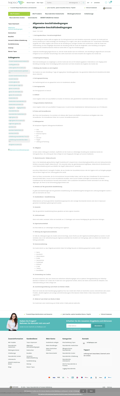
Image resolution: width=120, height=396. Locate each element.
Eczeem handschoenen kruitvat (19, 61)
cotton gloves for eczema (17, 68)
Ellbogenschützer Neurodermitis (67, 349)
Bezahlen (11, 36)
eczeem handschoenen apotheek (18, 71)
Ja (83, 391)
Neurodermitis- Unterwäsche (66, 360)
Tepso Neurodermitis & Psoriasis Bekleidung (39, 387)
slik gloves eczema (15, 144)
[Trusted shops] (107, 8)
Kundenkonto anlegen (52, 342)
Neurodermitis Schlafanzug (70, 356)
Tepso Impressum (13, 24)
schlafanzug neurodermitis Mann (18, 140)
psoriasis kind (13, 133)
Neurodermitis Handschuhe (54, 14)
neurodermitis (14, 111)
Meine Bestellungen (51, 345)
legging (12, 108)
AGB (104, 387)
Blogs (9, 367)
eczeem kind (13, 79)
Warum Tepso (12, 51)
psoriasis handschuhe (16, 130)
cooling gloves (14, 64)
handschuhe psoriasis (16, 104)
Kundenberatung (13, 44)
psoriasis (12, 127)
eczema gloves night (15, 85)
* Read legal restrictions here (73, 329)
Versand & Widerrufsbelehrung (17, 40)
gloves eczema (14, 88)
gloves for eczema (15, 95)
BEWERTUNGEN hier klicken (49, 18)
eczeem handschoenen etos (18, 76)
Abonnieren (98, 326)
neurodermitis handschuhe (17, 114)
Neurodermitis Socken (17, 18)
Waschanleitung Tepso (68, 342)
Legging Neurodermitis (68, 368)
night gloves (13, 117)
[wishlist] (106, 2)
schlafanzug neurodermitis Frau (19, 136)
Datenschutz (12, 33)
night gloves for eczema (17, 120)
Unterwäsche (32, 18)
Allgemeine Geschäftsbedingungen (15, 28)
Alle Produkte (37, 14)
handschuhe (13, 98)
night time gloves (15, 123)
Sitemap (10, 48)
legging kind (21, 108)
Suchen (84, 2)
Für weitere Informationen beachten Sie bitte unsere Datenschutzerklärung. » (60, 394)
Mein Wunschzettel (51, 353)
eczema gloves (14, 82)
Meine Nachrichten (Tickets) (51, 349)
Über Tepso (40, 2)
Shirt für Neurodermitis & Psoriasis (69, 364)
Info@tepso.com (92, 342)
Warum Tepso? (31, 2)
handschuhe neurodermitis (17, 101)
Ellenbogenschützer (74, 14)
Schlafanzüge (88, 14)
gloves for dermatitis (16, 92)
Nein (91, 391)
